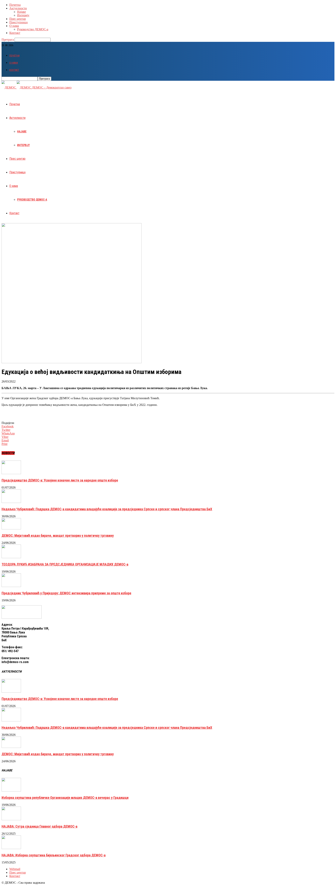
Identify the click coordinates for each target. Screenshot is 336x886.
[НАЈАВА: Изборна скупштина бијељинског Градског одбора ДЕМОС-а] (11, 848)
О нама (14, 25)
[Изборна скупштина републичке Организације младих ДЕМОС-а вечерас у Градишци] (11, 790)
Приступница (18, 22)
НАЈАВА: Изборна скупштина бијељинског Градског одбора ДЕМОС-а (54, 855)
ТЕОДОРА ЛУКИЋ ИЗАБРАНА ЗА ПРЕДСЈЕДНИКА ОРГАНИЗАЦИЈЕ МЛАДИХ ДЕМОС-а (65, 564)
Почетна (15, 4)
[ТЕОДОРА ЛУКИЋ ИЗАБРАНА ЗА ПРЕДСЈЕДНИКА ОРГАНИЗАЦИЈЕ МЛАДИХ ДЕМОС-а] (11, 557)
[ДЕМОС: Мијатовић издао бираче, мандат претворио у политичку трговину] (11, 528)
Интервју (23, 15)
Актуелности (18, 8)
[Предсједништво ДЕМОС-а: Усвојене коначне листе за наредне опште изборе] (11, 473)
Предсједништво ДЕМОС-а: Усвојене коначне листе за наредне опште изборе (60, 480)
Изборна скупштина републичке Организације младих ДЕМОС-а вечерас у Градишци (65, 798)
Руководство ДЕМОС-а (32, 29)
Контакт (14, 32)
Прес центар (17, 18)
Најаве (21, 11)
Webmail (14, 869)
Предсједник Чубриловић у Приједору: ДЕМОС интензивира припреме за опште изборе (66, 593)
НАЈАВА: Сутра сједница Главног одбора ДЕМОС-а (39, 826)
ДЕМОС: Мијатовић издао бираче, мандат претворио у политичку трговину (58, 535)
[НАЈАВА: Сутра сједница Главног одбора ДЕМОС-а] (11, 819)
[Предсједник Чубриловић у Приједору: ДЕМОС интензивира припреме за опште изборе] (11, 586)
